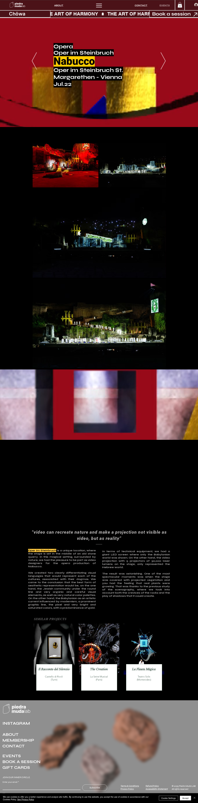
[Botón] (54, 675)
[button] (180, 5)
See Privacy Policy (25, 799)
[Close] (194, 798)
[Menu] (99, 5)
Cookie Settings (168, 798)
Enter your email (11, 782)
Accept (185, 798)
